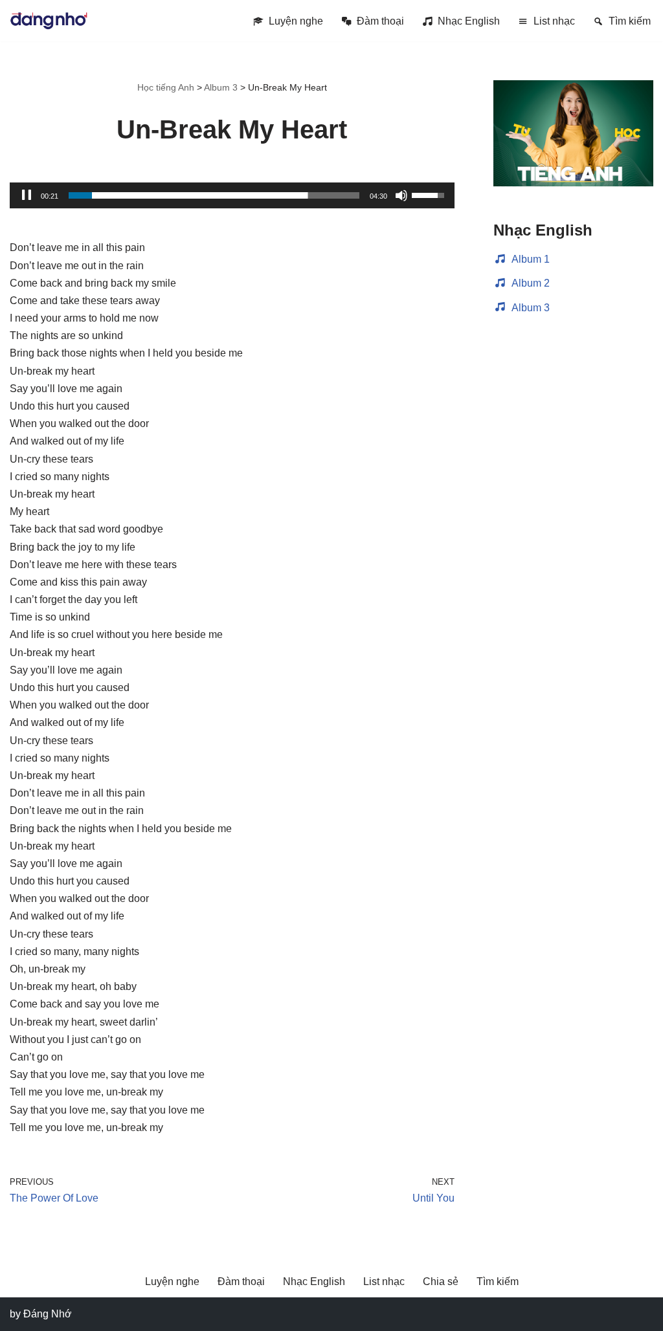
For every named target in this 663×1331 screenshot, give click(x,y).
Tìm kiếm (630, 21)
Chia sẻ (440, 1281)
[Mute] (401, 195)
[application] (232, 195)
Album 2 (530, 283)
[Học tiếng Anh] (48, 21)
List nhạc (554, 21)
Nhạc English (469, 21)
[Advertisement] (573, 536)
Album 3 (530, 307)
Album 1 (530, 259)
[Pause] (26, 195)
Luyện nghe (296, 21)
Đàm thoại (380, 21)
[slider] (214, 195)
